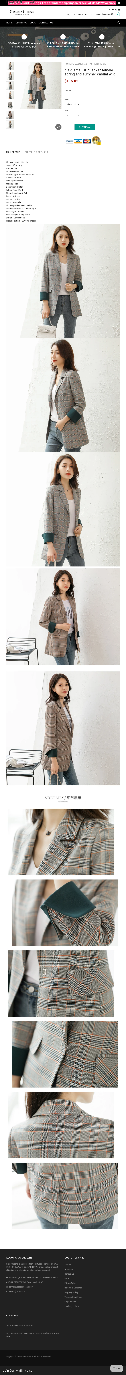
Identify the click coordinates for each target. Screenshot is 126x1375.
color (67, 99)
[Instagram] (119, 9)
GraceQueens (27, 1356)
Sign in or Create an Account (79, 14)
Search (68, 1264)
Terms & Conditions (73, 1297)
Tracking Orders (72, 1306)
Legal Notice (70, 1301)
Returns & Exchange (73, 1288)
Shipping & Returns (36, 152)
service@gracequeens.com (21, 1287)
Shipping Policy (71, 1292)
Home (68, 64)
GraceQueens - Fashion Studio (89, 64)
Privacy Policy (70, 1283)
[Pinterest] (116, 9)
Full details (13, 152)
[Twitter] (113, 9)
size (66, 111)
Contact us (69, 1274)
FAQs (67, 1278)
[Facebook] (109, 9)
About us (69, 1269)
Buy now (84, 127)
